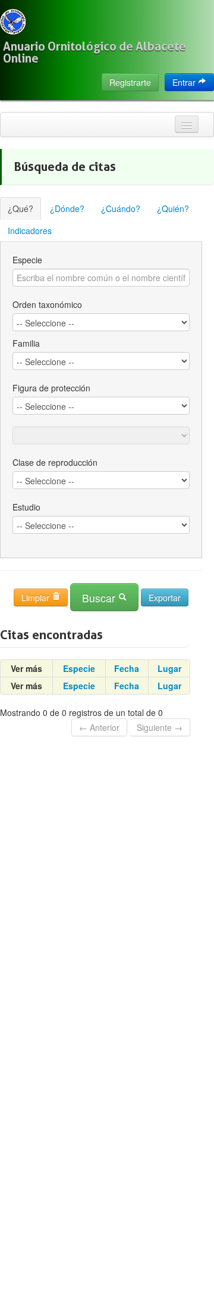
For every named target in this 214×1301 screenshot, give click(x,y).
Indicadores (30, 230)
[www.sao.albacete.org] (13, 22)
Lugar (169, 668)
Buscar (100, 597)
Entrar (185, 82)
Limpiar (36, 597)
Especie (27, 260)
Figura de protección (51, 388)
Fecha (126, 668)
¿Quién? (173, 208)
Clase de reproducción (54, 462)
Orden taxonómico (47, 304)
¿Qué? (20, 208)
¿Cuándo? (120, 208)
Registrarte (130, 82)
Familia (26, 343)
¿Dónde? (67, 208)
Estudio (26, 507)
